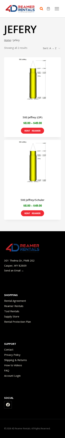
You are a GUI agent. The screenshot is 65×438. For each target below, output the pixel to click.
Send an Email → (14, 270)
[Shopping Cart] (49, 8)
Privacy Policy (12, 354)
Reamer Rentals (13, 306)
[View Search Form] (42, 8)
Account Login (12, 375)
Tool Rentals (11, 311)
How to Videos (13, 365)
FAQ (6, 370)
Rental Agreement (15, 300)
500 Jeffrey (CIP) (32, 117)
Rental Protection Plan (17, 321)
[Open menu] (57, 8)
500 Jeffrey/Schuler (32, 200)
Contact (8, 349)
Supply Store (11, 316)
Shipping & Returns (15, 360)
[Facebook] (8, 405)
